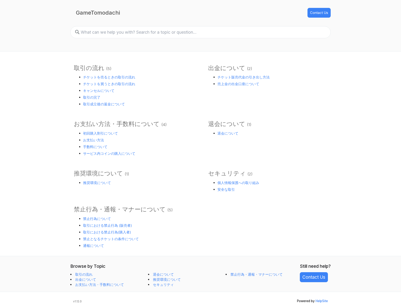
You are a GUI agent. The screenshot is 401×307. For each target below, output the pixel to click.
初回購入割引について (100, 133)
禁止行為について (97, 219)
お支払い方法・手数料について (117, 123)
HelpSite (322, 301)
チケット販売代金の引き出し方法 (243, 77)
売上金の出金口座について (238, 84)
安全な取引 (226, 189)
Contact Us (319, 12)
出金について (226, 67)
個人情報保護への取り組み (238, 183)
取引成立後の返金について (104, 104)
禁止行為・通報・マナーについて (120, 209)
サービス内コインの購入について (109, 153)
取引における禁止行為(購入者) (107, 232)
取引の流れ (89, 67)
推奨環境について (98, 173)
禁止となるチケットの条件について (111, 239)
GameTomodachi (98, 13)
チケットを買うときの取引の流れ (109, 84)
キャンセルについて (98, 90)
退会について (226, 123)
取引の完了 (91, 97)
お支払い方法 (93, 140)
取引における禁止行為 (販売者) (107, 225)
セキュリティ (227, 173)
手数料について (95, 147)
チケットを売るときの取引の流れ (109, 77)
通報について (93, 245)
